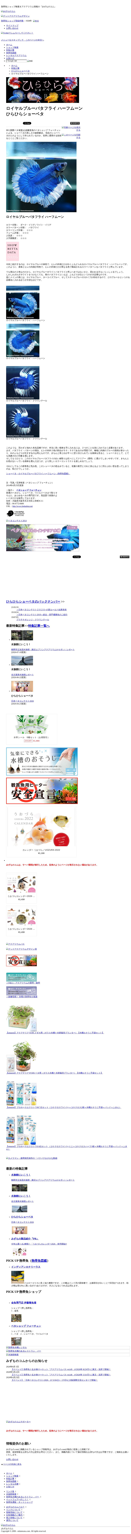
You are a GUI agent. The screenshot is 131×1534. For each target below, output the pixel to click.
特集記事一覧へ (39, 625)
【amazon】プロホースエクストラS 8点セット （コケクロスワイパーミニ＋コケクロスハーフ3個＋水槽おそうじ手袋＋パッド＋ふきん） (66, 1147)
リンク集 (10, 1491)
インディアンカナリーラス (25, 1266)
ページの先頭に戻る (12, 1464)
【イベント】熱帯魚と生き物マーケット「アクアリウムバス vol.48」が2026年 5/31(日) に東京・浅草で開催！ (61, 1375)
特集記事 (10, 50)
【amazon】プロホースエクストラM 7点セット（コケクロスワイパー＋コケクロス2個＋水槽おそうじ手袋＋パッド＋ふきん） (63, 1107)
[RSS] (36, 21)
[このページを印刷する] (71, 137)
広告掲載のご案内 (14, 1515)
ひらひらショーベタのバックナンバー (33, 601)
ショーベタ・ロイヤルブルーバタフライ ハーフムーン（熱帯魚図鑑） (38, 474)
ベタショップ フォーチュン (28, 490)
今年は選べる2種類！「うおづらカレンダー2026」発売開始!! (39, 1244)
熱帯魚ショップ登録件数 (12, 21)
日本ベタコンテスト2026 (22, 701)
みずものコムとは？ (15, 1507)
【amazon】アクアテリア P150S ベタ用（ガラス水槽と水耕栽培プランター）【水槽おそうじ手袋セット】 (54, 1073)
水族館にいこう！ (21, 1174)
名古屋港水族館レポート (22, 675)
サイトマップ (12, 25)
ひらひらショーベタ (20, 71)
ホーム (9, 45)
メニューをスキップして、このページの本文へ (22, 40)
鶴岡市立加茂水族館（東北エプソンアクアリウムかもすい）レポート (43, 649)
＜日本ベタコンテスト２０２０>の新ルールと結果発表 (41, 610)
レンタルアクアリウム (16, 55)
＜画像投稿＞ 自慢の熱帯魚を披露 (21, 997)
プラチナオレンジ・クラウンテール (32, 620)
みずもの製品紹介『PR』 (25, 1238)
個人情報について (14, 1518)
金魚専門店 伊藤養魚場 (23, 1302)
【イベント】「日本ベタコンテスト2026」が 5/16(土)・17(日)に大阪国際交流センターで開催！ (54, 1380)
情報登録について (14, 1512)
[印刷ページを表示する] (71, 130)
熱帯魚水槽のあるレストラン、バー (22, 1497)
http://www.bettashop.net (22, 506)
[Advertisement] (25, 580)
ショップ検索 (12, 47)
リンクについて (13, 1510)
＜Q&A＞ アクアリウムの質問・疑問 (23, 983)
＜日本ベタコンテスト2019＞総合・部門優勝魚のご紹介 (42, 615)
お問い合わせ (12, 28)
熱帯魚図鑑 (11, 53)
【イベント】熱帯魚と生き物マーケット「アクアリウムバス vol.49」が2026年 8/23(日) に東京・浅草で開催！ (61, 1369)
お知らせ (10, 58)
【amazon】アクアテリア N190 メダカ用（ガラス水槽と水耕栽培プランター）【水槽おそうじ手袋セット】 (55, 1033)
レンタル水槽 (12, 1484)
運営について (12, 1520)
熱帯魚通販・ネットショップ (19, 1502)
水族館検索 (11, 1494)
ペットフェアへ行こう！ (17, 1499)
